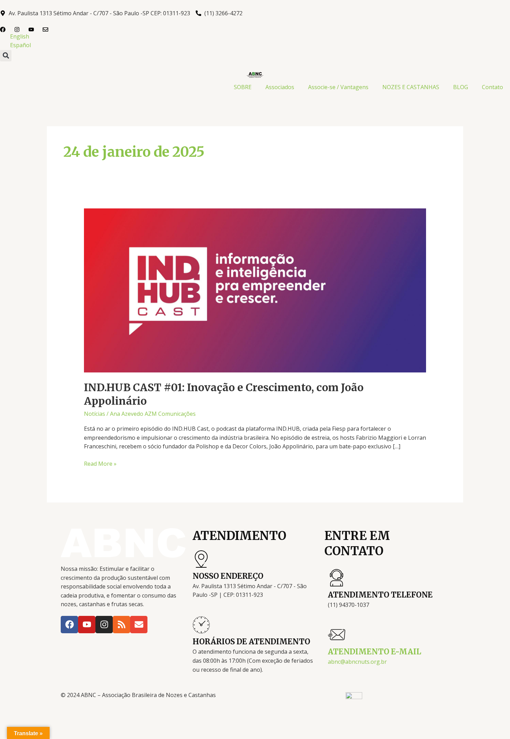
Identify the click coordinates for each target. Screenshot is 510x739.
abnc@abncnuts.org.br (357, 661)
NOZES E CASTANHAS (410, 87)
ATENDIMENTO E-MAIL (374, 651)
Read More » (100, 463)
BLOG (460, 87)
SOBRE (243, 87)
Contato (492, 87)
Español (20, 45)
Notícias (94, 414)
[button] (5, 55)
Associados (279, 87)
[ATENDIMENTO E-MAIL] (336, 634)
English (19, 36)
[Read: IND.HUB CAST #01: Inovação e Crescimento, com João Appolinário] (255, 290)
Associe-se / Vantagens (338, 87)
